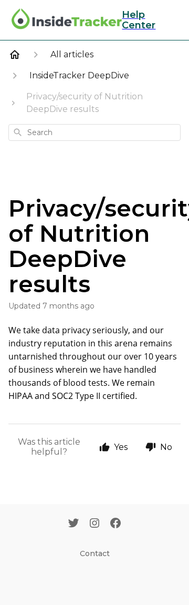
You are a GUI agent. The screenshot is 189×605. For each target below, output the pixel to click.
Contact (95, 553)
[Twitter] (73, 524)
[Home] (14, 54)
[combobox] (94, 132)
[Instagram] (94, 524)
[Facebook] (115, 524)
